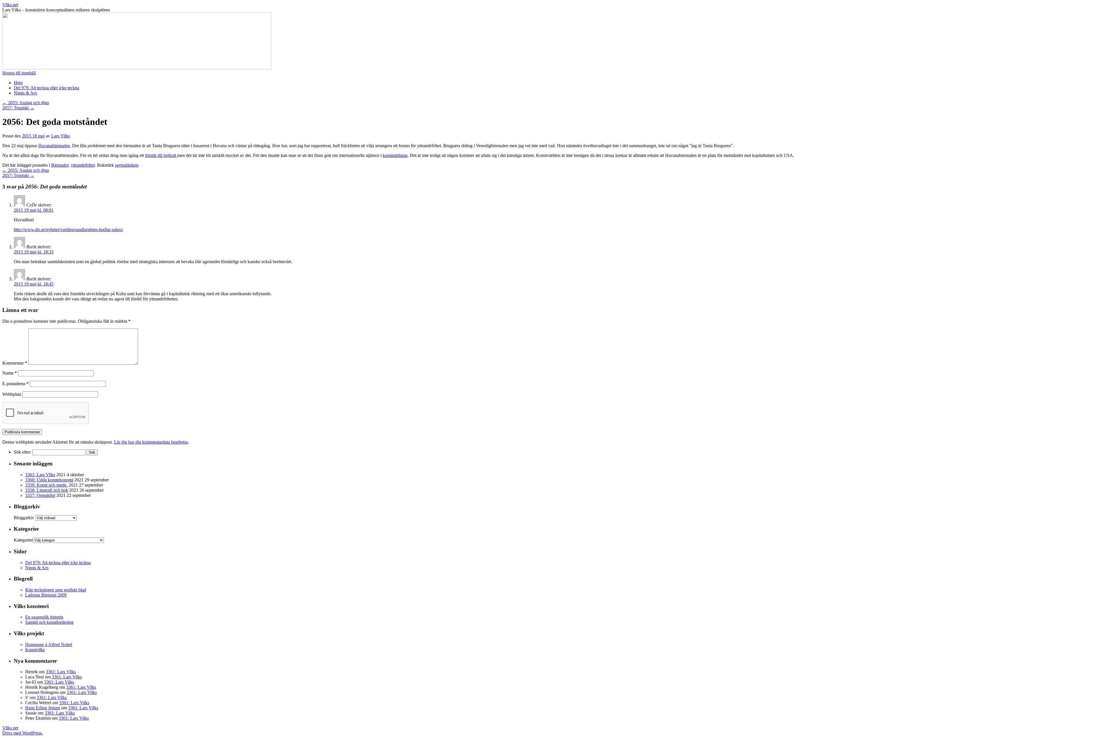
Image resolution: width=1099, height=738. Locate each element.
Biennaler (59, 165)
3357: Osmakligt (40, 495)
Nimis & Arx (25, 92)
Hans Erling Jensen (42, 707)
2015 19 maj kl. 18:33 (34, 251)
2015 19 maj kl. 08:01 (34, 210)
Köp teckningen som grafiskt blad (55, 589)
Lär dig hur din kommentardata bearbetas (151, 442)
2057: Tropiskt (18, 107)
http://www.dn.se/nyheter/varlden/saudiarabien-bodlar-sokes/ (68, 229)
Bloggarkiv (24, 517)
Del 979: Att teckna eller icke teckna (46, 87)
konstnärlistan (395, 155)
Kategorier (23, 540)
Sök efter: (22, 452)
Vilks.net (10, 4)
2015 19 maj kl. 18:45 (34, 284)
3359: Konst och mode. (46, 485)
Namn (9, 373)
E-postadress (15, 383)
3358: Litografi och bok (46, 490)
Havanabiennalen (54, 145)
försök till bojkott (161, 155)
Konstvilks (35, 649)
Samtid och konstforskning (49, 622)
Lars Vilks (60, 135)
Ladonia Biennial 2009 (46, 595)
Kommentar (14, 363)
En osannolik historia (44, 617)
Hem (18, 82)
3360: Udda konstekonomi (49, 479)
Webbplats (11, 394)
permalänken (126, 165)
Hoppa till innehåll (19, 72)
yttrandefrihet (83, 165)
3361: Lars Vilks (40, 474)
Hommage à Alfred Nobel (48, 644)
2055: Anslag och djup (25, 102)
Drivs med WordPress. (22, 733)
